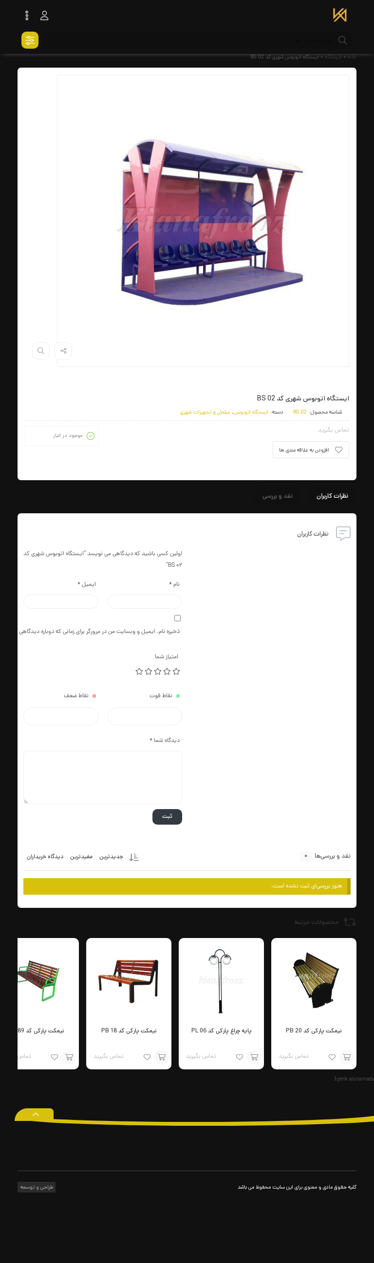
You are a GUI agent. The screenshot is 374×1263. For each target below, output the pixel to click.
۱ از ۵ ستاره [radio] (176, 671)
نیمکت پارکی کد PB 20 (314, 1031)
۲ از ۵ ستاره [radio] (167, 671)
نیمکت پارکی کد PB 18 (129, 1031)
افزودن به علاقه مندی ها (304, 450)
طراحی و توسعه (36, 1187)
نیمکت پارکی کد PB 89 (36, 1031)
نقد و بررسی (277, 497)
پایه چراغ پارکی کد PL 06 (221, 1031)
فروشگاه (333, 57)
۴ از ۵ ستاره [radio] (149, 671)
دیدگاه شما (165, 741)
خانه (352, 57)
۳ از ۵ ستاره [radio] (158, 671)
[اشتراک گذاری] (63, 351)
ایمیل (86, 584)
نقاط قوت (161, 696)
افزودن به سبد (346, 1057)
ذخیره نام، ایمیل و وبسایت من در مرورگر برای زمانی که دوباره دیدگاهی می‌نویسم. (101, 632)
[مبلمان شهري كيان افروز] (340, 16)
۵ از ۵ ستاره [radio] (139, 671)
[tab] (332, 496)
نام (174, 584)
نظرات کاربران (332, 497)
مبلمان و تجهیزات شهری (205, 412)
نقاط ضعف (76, 696)
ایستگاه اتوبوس (251, 412)
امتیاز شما (166, 657)
